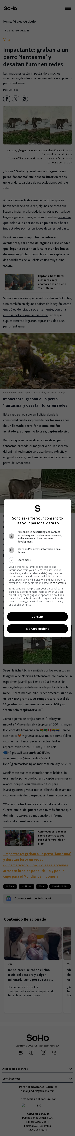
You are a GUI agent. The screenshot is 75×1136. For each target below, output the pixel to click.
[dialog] (37, 568)
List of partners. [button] (57, 583)
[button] (37, 560)
